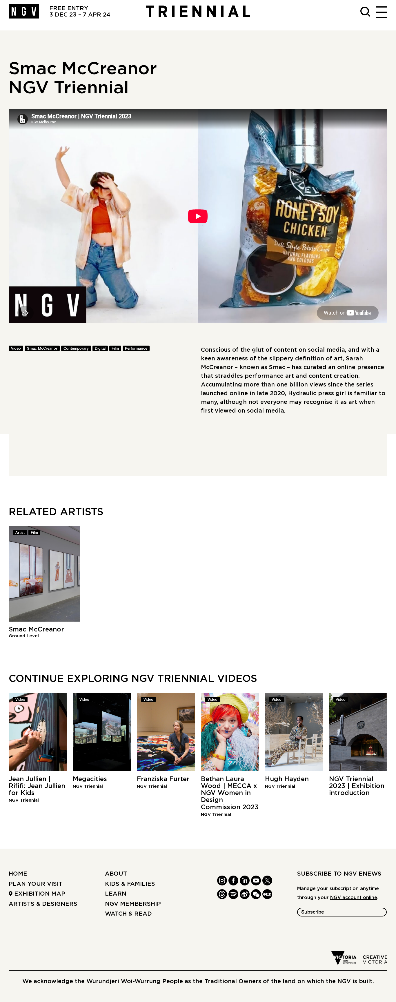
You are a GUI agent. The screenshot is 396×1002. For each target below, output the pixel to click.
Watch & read (128, 914)
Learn (115, 894)
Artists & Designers (43, 904)
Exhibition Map (38, 894)
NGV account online (353, 897)
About (116, 874)
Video (16, 349)
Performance (136, 349)
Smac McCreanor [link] (42, 349)
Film (115, 349)
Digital (100, 349)
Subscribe (312, 912)
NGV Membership (133, 904)
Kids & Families (130, 884)
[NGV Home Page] (24, 11)
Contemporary (76, 349)
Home (18, 874)
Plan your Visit (35, 884)
